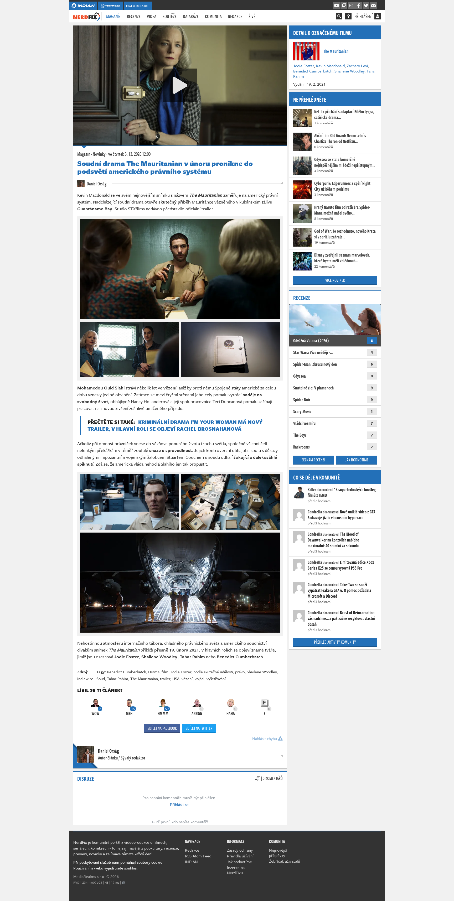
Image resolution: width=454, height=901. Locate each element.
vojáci (199, 678)
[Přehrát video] (180, 85)
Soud (100, 678)
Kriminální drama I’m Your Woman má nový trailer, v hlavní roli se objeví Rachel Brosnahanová (174, 425)
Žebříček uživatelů (284, 861)
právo (240, 672)
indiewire (85, 678)
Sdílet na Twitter (199, 728)
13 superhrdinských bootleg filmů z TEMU (342, 492)
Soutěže (170, 16)
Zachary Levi (357, 66)
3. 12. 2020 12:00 (129, 153)
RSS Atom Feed (198, 855)
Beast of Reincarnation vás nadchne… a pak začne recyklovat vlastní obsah (341, 618)
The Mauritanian (144, 678)
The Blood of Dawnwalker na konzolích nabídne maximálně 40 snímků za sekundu (333, 540)
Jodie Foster (181, 672)
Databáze (191, 16)
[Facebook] (358, 5)
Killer (312, 489)
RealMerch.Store (138, 5)
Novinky (99, 153)
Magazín (113, 16)
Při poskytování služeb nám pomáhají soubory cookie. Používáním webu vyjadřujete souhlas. (118, 865)
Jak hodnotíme (356, 460)
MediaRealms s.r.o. (89, 876)
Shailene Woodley (262, 672)
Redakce (235, 16)
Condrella (315, 512)
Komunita (213, 16)
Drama (153, 672)
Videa (151, 16)
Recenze (134, 16)
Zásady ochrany (240, 850)
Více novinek (335, 280)
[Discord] (373, 5)
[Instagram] (351, 5)
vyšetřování (216, 678)
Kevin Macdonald (330, 66)
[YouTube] (336, 5)
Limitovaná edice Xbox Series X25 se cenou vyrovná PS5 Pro (341, 565)
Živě (252, 16)
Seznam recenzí (313, 460)
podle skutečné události (213, 672)
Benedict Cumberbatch (126, 672)
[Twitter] (366, 5)
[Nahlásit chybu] (123, 882)
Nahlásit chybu (265, 738)
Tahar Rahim (117, 678)
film (165, 672)
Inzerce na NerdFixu (236, 870)
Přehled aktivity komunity (335, 642)
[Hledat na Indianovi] (339, 16)
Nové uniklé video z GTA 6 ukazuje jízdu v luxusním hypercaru (341, 515)
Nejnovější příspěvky (278, 852)
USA (175, 678)
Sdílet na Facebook (162, 728)
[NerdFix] (86, 16)
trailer (165, 678)
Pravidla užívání (240, 855)
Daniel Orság (96, 183)
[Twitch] (343, 5)
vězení (187, 678)
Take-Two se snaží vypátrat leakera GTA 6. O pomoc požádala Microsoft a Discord (339, 590)
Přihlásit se (179, 804)
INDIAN (191, 861)
